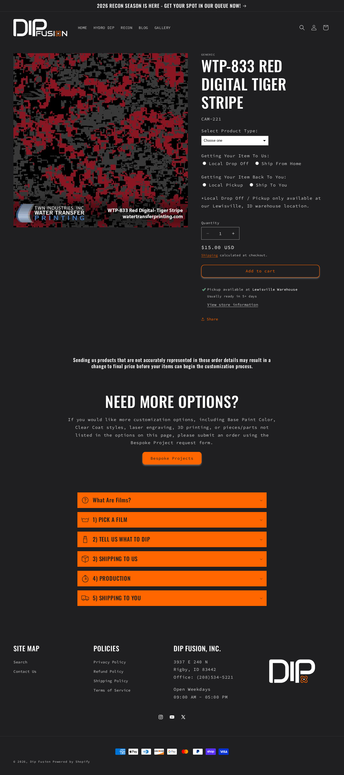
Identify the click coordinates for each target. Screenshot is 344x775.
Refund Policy (109, 671)
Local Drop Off (229, 163)
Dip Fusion (40, 761)
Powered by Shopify (71, 761)
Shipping (209, 255)
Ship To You (271, 185)
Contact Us (25, 671)
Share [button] (212, 319)
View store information (232, 304)
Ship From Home (281, 163)
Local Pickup (226, 185)
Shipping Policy (111, 680)
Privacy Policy (110, 662)
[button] (302, 28)
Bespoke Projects (172, 458)
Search (20, 662)
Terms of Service (112, 690)
